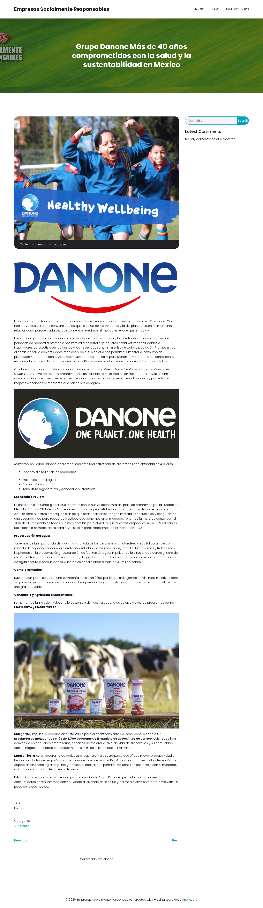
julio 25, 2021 (60, 244)
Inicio (199, 9)
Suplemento (21, 826)
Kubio (193, 900)
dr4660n (40, 244)
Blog (215, 9)
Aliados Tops (237, 9)
